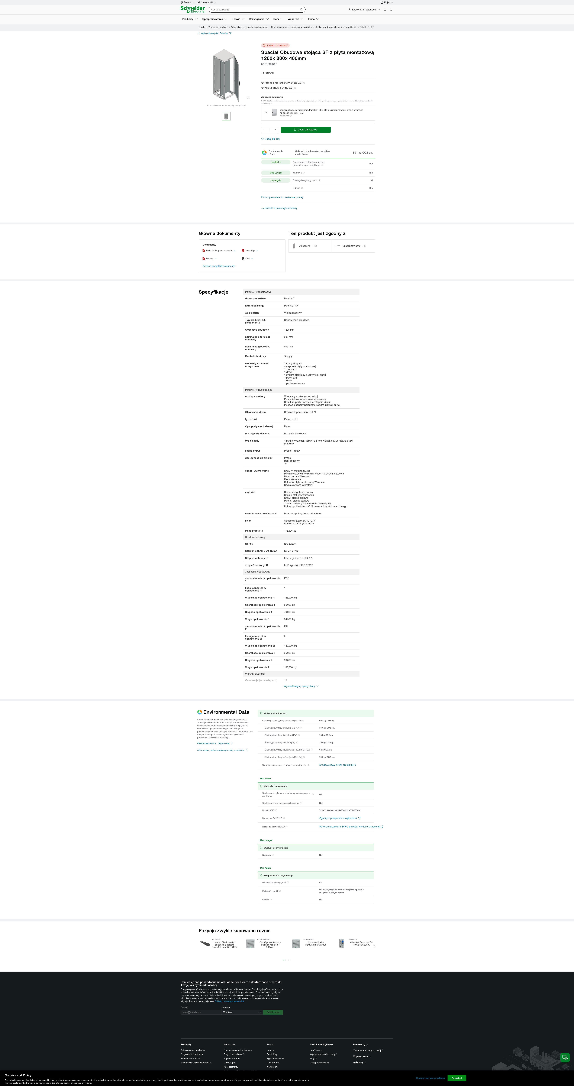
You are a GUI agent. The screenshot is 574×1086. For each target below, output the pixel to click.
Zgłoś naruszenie (275, 1058)
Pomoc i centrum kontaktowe (238, 1050)
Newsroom (272, 1067)
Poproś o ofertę (232, 1058)
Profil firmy (272, 1054)
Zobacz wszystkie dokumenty (219, 266)
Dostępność (273, 1062)
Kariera (270, 1050)
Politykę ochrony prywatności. (229, 1001)
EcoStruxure (316, 1050)
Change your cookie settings (430, 1078)
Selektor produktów (190, 1058)
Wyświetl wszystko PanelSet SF (216, 33)
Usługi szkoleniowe (319, 1062)
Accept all (457, 1078)
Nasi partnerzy (231, 1067)
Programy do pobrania (192, 1054)
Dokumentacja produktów (193, 1050)
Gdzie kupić (229, 1062)
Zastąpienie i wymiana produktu (196, 1062)
